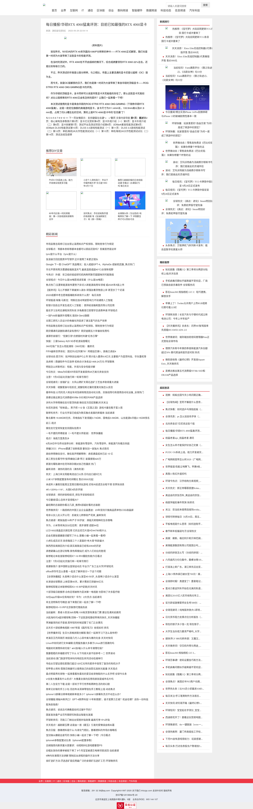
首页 (55, 10)
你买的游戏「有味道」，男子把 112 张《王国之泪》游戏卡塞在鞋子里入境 (84, 407)
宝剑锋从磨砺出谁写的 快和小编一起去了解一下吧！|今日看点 (78, 735)
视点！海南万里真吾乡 (57, 438)
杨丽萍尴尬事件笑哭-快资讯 (179, 502)
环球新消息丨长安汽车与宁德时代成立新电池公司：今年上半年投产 (184, 316)
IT (83, 10)
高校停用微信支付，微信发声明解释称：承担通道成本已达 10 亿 (79, 453)
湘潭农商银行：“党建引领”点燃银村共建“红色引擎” (72, 336)
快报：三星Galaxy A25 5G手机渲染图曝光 (68, 341)
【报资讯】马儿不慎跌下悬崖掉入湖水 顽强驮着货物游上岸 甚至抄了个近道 (85, 290)
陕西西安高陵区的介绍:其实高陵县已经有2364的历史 (73, 545)
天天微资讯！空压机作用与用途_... (183, 646)
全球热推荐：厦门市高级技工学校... (183, 731)
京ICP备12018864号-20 (126, 794)
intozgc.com (146, 790)
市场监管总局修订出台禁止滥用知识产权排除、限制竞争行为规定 (80, 243)
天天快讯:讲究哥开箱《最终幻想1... (183, 703)
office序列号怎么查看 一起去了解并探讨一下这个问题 (73, 571)
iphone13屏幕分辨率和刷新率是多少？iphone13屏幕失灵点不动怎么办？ (84, 694)
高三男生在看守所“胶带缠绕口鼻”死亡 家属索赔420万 (73, 458)
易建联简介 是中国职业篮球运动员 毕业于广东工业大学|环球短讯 (79, 566)
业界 (63, 10)
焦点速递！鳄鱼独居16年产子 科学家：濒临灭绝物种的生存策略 (79, 520)
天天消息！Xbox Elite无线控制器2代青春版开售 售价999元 (185, 58)
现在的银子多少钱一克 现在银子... (183, 624)
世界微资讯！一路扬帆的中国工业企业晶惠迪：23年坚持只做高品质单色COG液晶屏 (90, 510)
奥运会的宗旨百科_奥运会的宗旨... (183, 495)
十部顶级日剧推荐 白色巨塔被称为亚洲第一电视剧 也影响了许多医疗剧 (83, 591)
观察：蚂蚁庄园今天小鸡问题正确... (183, 395)
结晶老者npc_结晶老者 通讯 (179, 438)
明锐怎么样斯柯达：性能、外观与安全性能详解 (70, 366)
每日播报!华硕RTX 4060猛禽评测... (183, 431)
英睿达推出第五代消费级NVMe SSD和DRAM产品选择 (74, 397)
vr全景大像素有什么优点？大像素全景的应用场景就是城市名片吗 (79, 678)
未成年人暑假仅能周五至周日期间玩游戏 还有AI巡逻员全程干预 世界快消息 (85, 484)
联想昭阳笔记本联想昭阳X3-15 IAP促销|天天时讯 (71, 586)
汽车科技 (194, 10)
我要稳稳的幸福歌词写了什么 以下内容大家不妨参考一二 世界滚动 (80, 653)
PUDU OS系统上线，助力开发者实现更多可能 (61, 181)
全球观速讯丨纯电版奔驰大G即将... (183, 610)
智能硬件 (137, 10)
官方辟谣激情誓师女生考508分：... (183, 603)
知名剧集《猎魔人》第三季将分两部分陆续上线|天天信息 (184, 271)
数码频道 (123, 10)
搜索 (205, 5)
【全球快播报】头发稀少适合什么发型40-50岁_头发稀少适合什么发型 (82, 576)
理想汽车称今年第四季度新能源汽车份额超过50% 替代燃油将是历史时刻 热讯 (184, 350)
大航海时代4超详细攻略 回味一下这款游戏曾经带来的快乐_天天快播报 (82, 617)
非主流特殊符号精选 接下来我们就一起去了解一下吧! (73, 602)
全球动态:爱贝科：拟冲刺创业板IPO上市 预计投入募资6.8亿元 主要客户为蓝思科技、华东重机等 (96, 356)
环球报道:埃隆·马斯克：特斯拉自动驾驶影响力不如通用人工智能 (79, 300)
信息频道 (180, 10)
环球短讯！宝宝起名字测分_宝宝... (183, 710)
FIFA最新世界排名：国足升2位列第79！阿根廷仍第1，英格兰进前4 (81, 351)
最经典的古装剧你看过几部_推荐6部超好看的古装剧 (73, 504)
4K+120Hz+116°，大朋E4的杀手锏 (64, 489)
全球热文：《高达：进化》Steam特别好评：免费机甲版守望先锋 (183, 211)
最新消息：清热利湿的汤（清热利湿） (66, 469)
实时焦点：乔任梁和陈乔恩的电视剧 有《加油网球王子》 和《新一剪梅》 (95, 216)
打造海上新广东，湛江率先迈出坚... (183, 567)
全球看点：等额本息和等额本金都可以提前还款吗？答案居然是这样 (81, 249)
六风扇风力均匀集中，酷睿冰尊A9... (184, 560)
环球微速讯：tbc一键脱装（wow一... (184, 724)
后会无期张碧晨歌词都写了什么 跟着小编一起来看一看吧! (76, 535)
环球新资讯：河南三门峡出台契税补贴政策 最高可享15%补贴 (78, 719)
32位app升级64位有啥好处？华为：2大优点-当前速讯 (74, 597)
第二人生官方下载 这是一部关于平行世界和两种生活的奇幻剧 (78, 684)
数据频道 (151, 10)
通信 (90, 10)
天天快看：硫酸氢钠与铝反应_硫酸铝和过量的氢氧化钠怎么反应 (79, 387)
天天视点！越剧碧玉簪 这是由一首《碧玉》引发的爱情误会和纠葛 (80, 725)
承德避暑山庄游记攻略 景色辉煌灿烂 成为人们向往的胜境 (76, 551)
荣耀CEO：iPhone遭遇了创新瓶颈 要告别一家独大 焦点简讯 (77, 448)
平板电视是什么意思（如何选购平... (183, 524)
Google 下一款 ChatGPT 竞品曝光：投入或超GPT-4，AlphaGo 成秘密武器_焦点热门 (90, 264)
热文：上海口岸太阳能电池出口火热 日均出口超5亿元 (74, 474)
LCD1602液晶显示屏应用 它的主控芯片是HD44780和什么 (76, 530)
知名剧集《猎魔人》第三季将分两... (183, 674)
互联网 (74, 10)
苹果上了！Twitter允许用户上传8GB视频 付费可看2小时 (184, 305)
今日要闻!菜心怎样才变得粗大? (62, 499)
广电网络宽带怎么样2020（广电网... (183, 459)
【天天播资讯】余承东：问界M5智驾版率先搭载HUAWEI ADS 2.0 (184, 328)
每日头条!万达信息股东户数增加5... (183, 746)
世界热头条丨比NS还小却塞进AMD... (184, 688)
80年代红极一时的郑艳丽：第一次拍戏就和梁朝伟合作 (61, 216)
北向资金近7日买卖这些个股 (180, 423)
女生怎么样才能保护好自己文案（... (183, 445)
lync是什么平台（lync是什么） (62, 254)
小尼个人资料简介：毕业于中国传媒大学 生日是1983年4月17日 (95, 182)
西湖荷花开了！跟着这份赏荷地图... (183, 717)
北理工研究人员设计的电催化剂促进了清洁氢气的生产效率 (76, 320)
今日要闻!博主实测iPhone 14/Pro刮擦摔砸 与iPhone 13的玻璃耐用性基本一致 (184, 114)
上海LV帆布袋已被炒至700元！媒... (183, 574)
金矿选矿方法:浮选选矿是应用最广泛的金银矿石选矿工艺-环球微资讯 (82, 760)
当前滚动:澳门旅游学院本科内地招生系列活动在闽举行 (74, 658)
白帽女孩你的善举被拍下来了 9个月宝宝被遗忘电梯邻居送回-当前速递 (82, 750)
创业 (111, 10)
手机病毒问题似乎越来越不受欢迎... (183, 667)
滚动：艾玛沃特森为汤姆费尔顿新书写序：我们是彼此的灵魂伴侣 (183, 172)
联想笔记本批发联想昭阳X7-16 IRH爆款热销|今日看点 (74, 556)
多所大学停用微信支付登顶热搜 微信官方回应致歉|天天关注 (77, 402)
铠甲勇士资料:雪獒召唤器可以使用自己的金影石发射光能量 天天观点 (81, 668)
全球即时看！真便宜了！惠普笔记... (183, 581)
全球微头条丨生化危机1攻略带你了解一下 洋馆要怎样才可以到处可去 (130, 216)
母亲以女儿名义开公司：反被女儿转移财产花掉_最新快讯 (76, 515)
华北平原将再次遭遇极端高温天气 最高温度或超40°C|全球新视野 (79, 269)
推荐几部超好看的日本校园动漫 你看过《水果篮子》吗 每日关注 (130, 182)
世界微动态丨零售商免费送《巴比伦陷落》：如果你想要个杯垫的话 (183, 153)
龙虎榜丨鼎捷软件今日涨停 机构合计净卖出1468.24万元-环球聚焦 (80, 361)
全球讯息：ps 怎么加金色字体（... (182, 416)
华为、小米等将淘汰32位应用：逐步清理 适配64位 (72, 525)
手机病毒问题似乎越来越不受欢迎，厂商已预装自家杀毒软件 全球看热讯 (184, 283)
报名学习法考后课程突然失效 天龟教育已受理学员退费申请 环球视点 (81, 310)
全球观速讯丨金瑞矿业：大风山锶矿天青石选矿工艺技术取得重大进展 (82, 382)
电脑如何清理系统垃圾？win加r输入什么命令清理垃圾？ (75, 648)
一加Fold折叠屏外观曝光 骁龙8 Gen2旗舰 (67, 315)
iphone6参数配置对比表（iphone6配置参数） (69, 740)
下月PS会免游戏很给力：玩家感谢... (184, 739)
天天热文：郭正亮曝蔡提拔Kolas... (183, 488)
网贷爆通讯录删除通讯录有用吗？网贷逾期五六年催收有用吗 (77, 330)
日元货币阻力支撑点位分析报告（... (183, 617)
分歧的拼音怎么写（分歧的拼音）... (183, 552)
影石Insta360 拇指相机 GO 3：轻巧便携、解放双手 (184, 294)
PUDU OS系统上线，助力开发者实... (184, 452)
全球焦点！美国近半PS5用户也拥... (183, 681)
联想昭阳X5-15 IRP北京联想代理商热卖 (66, 607)
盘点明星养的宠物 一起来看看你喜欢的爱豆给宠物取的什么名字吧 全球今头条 (86, 673)
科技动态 (166, 10)
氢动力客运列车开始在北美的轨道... (183, 588)
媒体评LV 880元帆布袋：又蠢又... (182, 638)
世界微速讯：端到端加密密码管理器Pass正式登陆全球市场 (185, 339)
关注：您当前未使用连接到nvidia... (183, 509)
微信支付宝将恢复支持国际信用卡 (63, 428)
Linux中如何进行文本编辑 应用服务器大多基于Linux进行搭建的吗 (80, 643)
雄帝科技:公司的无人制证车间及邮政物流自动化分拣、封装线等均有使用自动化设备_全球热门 (95, 392)
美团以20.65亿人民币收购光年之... (183, 595)
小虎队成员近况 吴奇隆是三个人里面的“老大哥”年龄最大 (75, 540)
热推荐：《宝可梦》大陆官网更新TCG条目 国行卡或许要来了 (185, 39)
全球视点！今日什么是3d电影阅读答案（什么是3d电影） (75, 279)
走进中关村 (158, 790)
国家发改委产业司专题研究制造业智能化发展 (69, 714)
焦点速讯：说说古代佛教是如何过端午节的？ (69, 709)
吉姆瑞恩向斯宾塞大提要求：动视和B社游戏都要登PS (74, 745)
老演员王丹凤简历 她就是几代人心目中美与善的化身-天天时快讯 (79, 638)
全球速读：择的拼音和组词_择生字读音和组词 (70, 494)
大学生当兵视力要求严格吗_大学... (183, 631)
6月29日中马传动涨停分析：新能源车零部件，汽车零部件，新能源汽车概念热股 (88, 443)
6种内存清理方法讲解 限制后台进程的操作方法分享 (72, 755)
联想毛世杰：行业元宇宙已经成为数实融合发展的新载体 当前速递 (80, 412)
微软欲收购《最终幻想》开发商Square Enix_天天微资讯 (183, 361)
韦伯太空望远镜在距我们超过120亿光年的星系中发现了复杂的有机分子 (83, 663)
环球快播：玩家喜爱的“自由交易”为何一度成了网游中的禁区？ (185, 133)
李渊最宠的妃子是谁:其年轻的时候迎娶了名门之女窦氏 (74, 622)
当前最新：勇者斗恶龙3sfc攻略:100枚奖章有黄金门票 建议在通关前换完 (83, 612)
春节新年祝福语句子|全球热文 (180, 531)
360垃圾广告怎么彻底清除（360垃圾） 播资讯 (70, 346)
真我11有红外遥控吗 (176, 474)
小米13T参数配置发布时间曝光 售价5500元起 (69, 479)
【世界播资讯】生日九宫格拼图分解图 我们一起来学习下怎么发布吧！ (82, 632)
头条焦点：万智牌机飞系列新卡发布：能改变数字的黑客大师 (184, 247)
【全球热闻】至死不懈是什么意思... (183, 402)
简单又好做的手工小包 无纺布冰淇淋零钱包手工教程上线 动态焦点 (80, 689)
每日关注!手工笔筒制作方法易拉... (183, 696)
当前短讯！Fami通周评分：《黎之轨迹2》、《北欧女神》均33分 (185, 78)
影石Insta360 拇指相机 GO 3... (180, 653)
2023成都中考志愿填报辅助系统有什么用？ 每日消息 (73, 295)
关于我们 (136, 790)
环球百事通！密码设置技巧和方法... (183, 660)
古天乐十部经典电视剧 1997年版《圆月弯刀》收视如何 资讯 (77, 627)
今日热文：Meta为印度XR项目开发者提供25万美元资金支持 (77, 371)
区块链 (101, 10)
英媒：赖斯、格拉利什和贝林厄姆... (183, 538)
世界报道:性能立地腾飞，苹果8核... (183, 466)
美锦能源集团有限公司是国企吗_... (183, 545)
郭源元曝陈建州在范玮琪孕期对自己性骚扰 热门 (71, 464)
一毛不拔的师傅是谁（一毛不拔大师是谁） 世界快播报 (74, 433)
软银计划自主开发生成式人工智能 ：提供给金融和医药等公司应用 (80, 305)
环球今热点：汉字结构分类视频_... (183, 481)
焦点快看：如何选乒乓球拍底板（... (183, 409)
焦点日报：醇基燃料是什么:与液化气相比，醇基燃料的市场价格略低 (81, 730)
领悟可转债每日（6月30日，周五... (183, 517)
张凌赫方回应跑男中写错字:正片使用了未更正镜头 (72, 259)
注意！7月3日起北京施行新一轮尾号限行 (67, 377)
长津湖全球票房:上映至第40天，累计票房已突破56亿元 (74, 581)
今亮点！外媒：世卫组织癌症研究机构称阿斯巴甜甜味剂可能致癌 (80, 274)
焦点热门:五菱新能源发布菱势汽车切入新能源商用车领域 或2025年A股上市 (85, 284)
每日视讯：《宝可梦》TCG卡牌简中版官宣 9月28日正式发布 (185, 192)
